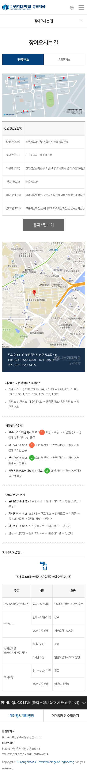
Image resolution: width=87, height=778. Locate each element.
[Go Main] (23, 7)
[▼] (43, 21)
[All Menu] (81, 7)
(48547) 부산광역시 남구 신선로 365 (21, 737)
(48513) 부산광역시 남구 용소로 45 (21, 748)
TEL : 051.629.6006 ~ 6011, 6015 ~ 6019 (25, 754)
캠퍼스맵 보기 (43, 225)
